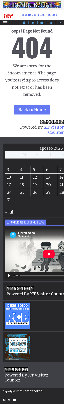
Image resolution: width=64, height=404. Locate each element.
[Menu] (5, 22)
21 (61, 184)
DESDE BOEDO (33, 391)
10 (9, 177)
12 (35, 177)
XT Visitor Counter (54, 130)
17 (9, 184)
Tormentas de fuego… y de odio (38, 15)
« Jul (9, 212)
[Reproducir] (9, 275)
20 (48, 184)
